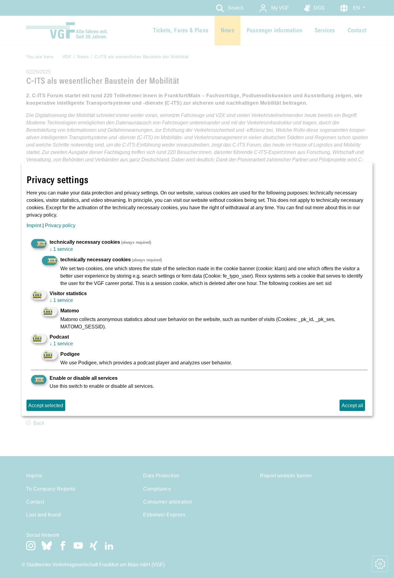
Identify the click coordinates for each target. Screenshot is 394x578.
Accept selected (45, 405)
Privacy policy (60, 225)
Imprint (33, 225)
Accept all (352, 405)
